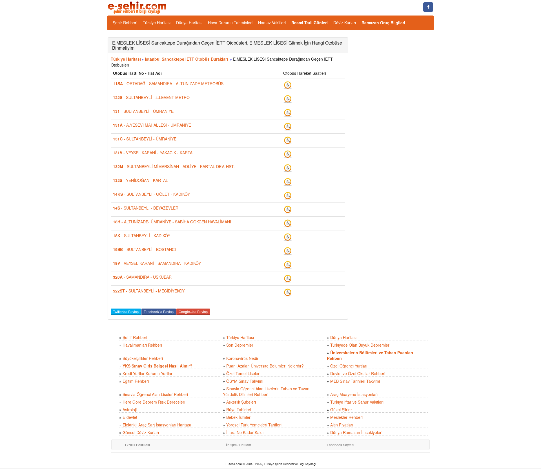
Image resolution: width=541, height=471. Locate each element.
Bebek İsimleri (238, 417)
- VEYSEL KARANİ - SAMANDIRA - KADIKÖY (157, 263)
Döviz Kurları (344, 22)
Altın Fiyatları (341, 425)
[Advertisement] (395, 121)
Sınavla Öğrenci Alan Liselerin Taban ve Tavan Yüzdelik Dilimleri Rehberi (266, 391)
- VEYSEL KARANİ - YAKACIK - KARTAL (154, 152)
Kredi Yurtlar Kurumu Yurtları (148, 373)
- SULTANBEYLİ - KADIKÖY (141, 235)
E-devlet (130, 417)
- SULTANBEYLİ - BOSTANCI (144, 249)
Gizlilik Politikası (137, 444)
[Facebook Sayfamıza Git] (428, 7)
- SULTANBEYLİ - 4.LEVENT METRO (151, 97)
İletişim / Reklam (238, 444)
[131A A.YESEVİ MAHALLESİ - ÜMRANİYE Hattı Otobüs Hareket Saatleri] (287, 126)
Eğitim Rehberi (136, 381)
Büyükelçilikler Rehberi (143, 358)
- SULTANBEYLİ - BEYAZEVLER (145, 208)
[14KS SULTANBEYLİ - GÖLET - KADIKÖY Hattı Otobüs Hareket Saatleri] (287, 195)
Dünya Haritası (189, 22)
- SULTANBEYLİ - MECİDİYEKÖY (149, 291)
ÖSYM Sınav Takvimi (244, 381)
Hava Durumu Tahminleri (230, 22)
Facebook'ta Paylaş (159, 311)
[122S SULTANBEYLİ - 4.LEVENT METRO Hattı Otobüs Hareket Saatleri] (287, 98)
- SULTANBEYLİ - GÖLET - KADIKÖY (151, 194)
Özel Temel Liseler (243, 373)
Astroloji (130, 409)
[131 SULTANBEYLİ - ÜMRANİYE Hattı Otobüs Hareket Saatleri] (287, 112)
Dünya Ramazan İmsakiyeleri (356, 432)
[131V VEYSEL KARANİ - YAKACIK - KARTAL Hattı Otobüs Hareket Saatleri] (287, 154)
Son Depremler (239, 345)
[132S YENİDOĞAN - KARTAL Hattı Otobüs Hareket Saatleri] (287, 181)
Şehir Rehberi (125, 22)
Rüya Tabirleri (238, 409)
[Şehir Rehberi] (137, 7)
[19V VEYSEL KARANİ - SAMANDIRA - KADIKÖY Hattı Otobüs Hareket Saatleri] (287, 264)
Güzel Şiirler (341, 409)
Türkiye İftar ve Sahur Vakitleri (356, 402)
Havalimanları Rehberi (142, 345)
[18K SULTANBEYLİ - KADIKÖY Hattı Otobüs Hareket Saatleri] (287, 236)
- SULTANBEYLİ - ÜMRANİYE (143, 111)
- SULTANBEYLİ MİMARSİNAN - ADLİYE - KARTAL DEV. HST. (174, 166)
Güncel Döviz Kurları (141, 432)
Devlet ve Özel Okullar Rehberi (357, 373)
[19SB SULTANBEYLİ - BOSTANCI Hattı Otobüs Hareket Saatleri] (287, 250)
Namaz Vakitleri (272, 22)
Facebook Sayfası (340, 444)
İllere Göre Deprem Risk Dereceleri (154, 402)
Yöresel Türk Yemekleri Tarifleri (253, 425)
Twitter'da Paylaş (126, 311)
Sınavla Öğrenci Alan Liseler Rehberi (155, 394)
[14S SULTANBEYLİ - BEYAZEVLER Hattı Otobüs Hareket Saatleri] (287, 209)
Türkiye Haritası (156, 22)
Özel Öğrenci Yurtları (348, 366)
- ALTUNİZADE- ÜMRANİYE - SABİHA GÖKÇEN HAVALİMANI (172, 222)
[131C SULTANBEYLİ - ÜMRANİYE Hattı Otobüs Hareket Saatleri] (287, 140)
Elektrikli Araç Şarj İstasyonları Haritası (157, 425)
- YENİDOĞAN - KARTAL (140, 180)
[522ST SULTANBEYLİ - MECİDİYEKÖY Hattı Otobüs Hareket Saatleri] (287, 292)
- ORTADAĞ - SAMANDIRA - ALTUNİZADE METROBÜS (168, 83)
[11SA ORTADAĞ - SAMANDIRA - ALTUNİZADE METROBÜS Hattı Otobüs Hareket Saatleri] (287, 84)
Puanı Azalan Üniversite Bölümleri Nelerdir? (265, 366)
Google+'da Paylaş (193, 311)
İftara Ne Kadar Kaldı (244, 432)
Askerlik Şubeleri (241, 402)
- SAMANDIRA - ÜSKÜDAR (142, 277)
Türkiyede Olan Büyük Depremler (359, 345)
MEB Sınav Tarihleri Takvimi (355, 381)
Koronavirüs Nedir (242, 358)
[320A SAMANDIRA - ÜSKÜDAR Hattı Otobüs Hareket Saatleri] (287, 278)
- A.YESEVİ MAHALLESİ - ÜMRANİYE (152, 125)
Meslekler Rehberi (346, 417)
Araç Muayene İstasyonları (354, 394)
